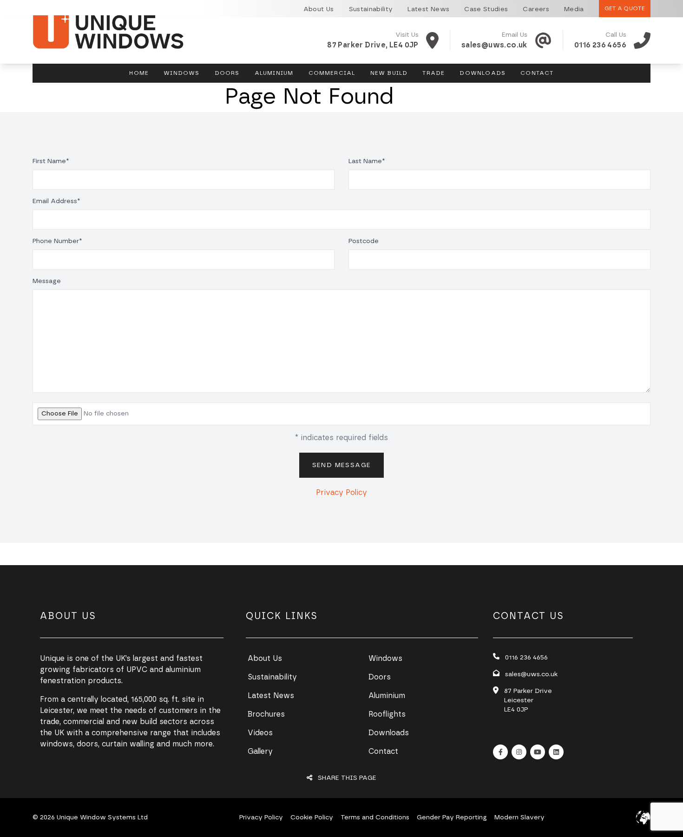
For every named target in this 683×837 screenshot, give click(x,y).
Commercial (332, 73)
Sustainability (272, 677)
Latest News (271, 695)
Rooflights (387, 714)
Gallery (260, 751)
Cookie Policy (311, 817)
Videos (260, 733)
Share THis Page (346, 778)
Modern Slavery (519, 817)
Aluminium (274, 73)
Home (139, 73)
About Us (265, 658)
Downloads (483, 73)
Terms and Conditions (375, 817)
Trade (433, 73)
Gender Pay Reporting (452, 817)
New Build (389, 73)
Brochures (266, 714)
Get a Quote (624, 8)
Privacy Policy (341, 492)
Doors (227, 73)
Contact (536, 73)
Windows (181, 73)
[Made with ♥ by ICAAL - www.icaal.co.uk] (643, 817)
